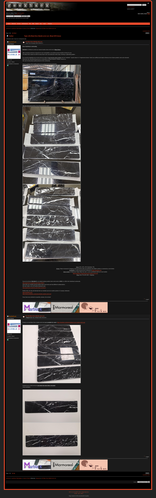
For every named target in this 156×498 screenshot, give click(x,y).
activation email (17, 14)
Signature (38, 28)
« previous (145, 31)
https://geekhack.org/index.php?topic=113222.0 (34, 287)
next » (148, 31)
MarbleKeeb (12, 42)
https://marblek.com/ (27, 292)
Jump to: (135, 482)
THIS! (148, 13)
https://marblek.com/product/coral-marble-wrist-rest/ (85, 273)
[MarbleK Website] (8, 65)
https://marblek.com (96, 270)
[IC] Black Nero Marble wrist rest (34, 41)
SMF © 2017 (78, 491)
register (22, 13)
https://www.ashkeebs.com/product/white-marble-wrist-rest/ (37, 294)
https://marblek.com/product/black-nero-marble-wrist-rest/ (71, 322)
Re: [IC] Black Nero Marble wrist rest (35, 316)
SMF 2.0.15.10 (72, 491)
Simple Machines (85, 491)
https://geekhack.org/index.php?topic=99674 (33, 283)
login (18, 13)
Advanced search (130, 6)
